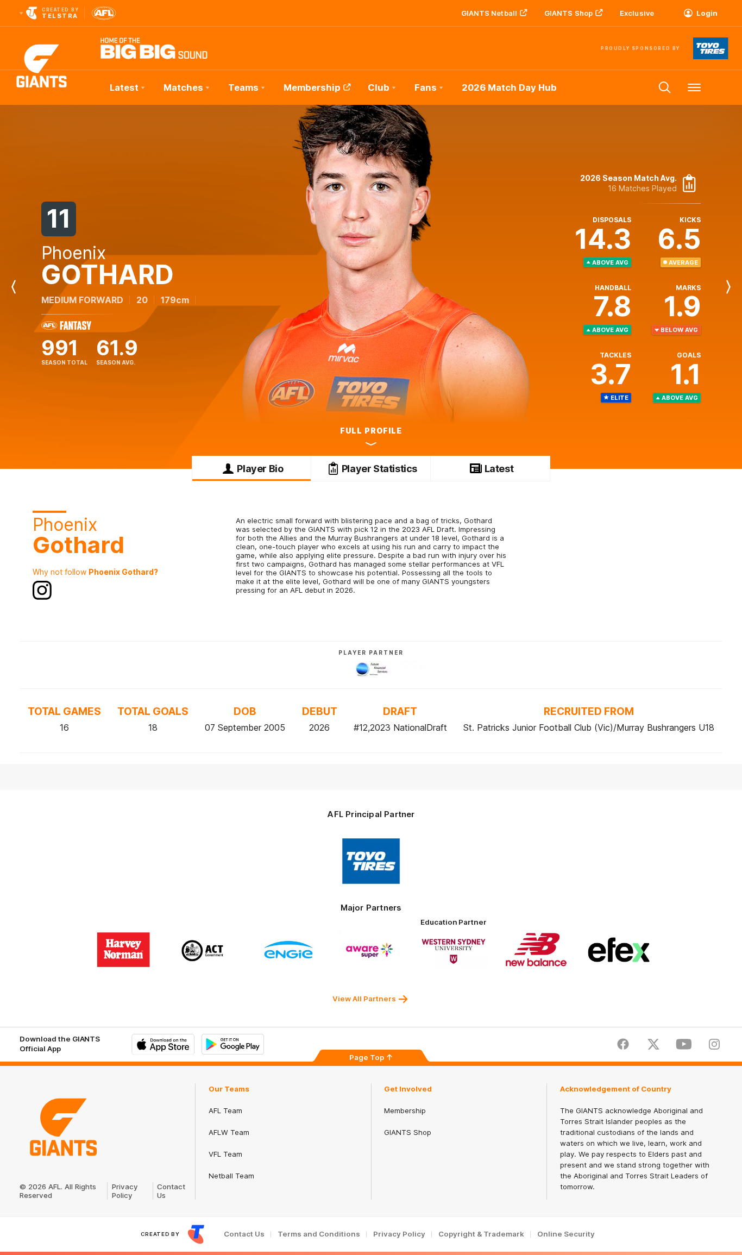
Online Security (566, 1234)
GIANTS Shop (568, 13)
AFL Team (225, 1110)
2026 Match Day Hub (509, 87)
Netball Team (231, 1175)
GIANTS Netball (489, 13)
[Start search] (665, 87)
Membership (312, 87)
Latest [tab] (499, 468)
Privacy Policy (125, 1191)
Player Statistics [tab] (379, 468)
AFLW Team (229, 1132)
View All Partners (364, 998)
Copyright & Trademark (481, 1234)
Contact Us (244, 1234)
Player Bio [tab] (260, 468)
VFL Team (225, 1154)
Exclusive (637, 13)
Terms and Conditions (319, 1234)
